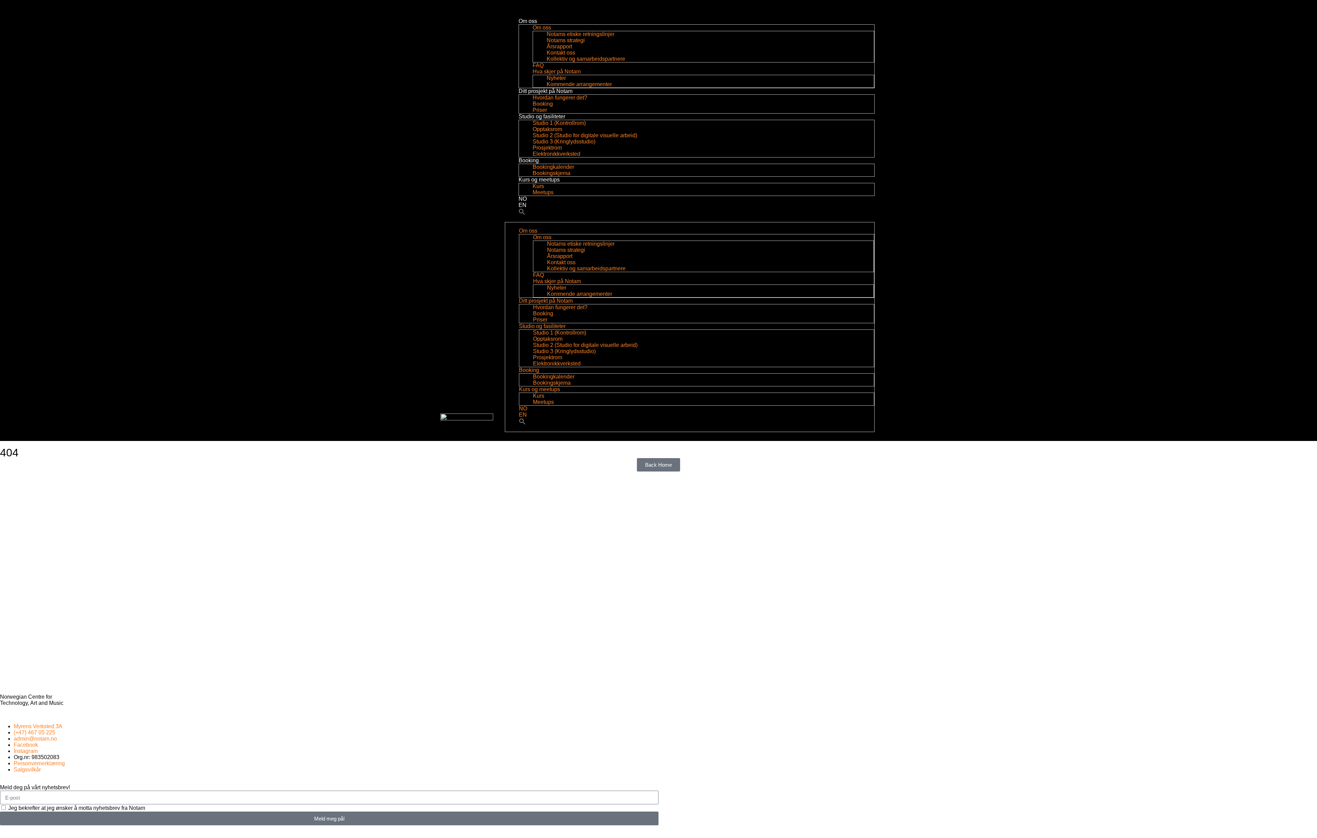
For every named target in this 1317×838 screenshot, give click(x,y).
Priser (540, 110)
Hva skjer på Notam (557, 71)
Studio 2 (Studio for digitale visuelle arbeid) (585, 135)
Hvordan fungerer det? (560, 98)
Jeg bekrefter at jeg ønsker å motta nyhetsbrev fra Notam (76, 808)
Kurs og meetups (539, 180)
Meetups (543, 192)
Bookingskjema (551, 173)
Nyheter (556, 78)
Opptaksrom (547, 129)
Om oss (528, 21)
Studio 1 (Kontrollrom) (559, 123)
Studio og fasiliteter (542, 116)
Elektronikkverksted (556, 154)
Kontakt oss (561, 53)
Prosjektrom (547, 148)
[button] (522, 213)
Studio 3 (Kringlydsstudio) (564, 141)
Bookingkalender (553, 167)
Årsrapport (559, 46)
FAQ (538, 65)
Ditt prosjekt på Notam (545, 91)
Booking (543, 104)
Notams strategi (566, 40)
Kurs (538, 186)
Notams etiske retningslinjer (581, 34)
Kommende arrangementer (579, 84)
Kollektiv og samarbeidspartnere (586, 59)
